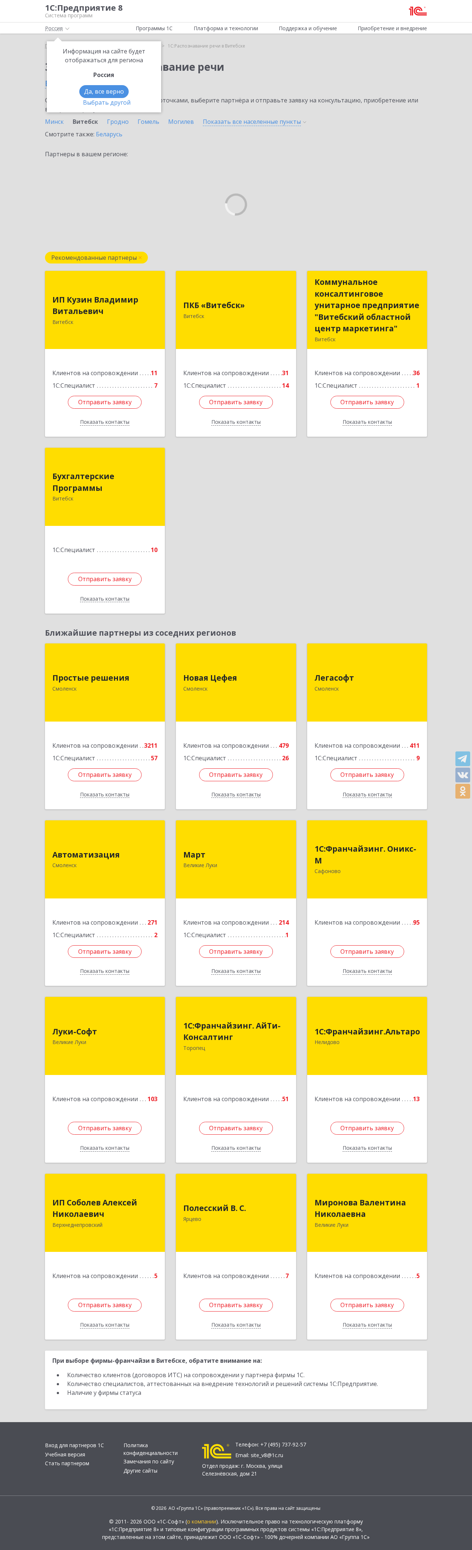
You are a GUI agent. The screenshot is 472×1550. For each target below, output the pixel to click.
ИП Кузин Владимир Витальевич (95, 305)
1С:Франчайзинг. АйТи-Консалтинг (232, 1031)
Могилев (181, 122)
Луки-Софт (74, 1031)
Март (194, 854)
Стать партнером (67, 1463)
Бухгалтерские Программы (83, 482)
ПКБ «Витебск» (214, 305)
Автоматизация (86, 854)
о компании (201, 1521)
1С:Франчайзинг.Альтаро (367, 1031)
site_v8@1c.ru (267, 1455)
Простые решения (90, 678)
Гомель (148, 122)
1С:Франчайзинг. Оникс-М (365, 855)
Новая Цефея (210, 678)
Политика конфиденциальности (151, 1449)
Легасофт (334, 678)
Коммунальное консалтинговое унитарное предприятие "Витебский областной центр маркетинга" (367, 305)
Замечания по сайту (149, 1461)
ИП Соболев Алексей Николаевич (94, 1208)
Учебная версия (65, 1454)
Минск (54, 122)
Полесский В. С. (214, 1208)
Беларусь (109, 134)
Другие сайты (140, 1470)
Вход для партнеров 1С (74, 1445)
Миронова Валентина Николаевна (360, 1208)
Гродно (118, 122)
